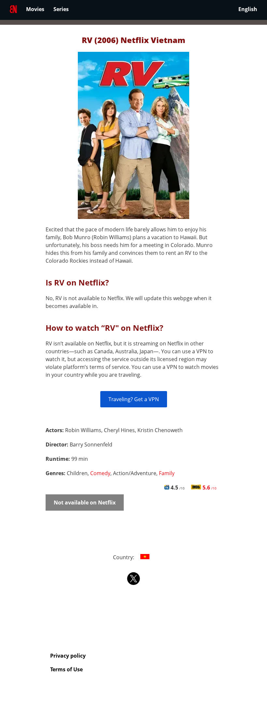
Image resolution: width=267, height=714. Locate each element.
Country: (124, 557)
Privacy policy (68, 655)
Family (167, 473)
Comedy (100, 473)
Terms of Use (66, 669)
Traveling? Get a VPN (133, 399)
